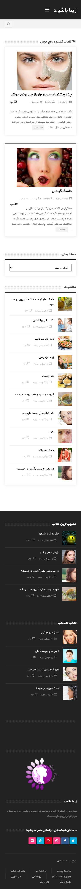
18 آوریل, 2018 (41, 310)
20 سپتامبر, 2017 (40, 345)
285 (24, 475)
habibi (48, 102)
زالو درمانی (44, 881)
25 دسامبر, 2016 (45, 638)
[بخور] (65, 436)
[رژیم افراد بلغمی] (65, 362)
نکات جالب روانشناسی (43, 320)
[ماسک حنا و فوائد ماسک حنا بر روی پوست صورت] (65, 304)
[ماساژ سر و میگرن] (70, 637)
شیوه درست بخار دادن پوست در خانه (34, 394)
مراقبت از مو (41, 870)
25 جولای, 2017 (45, 540)
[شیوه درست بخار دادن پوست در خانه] (65, 399)
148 (24, 326)
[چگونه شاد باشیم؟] (69, 538)
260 (24, 382)
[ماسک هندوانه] (65, 455)
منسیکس (61, 860)
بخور (51, 431)
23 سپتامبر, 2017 (40, 326)
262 (24, 400)
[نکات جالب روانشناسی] (65, 325)
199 (26, 310)
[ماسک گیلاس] (44, 167)
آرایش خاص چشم (49, 552)
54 (30, 638)
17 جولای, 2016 (46, 657)
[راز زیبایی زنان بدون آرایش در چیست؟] (65, 473)
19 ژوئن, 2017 (47, 694)
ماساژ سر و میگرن (50, 632)
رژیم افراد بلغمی (46, 357)
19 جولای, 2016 (46, 558)
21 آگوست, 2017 (40, 456)
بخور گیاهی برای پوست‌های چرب (38, 413)
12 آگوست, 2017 (40, 475)
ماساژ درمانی (65, 881)
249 (25, 363)
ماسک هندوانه (46, 450)
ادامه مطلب (38, 127)
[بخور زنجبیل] (65, 381)
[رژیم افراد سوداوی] (65, 343)
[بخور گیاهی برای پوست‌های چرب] (65, 418)
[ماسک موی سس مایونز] (70, 693)
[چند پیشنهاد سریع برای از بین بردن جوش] (44, 71)
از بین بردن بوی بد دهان (47, 651)
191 (25, 345)
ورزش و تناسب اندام (61, 876)
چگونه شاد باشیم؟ (49, 533)
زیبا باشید (65, 9)
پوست (34, 198)
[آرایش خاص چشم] (69, 557)
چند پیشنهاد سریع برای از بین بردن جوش (41, 93)
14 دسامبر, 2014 (62, 198)
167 (24, 419)
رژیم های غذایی (18, 870)
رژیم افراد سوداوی (44, 338)
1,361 (29, 558)
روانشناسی (36, 876)
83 (32, 694)
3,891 (28, 540)
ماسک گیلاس (62, 190)
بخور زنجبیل (48, 375)
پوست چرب (24, 198)
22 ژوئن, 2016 (62, 102)
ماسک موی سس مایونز (48, 688)
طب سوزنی (16, 876)
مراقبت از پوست (64, 870)
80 (25, 456)
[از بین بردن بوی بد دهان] (70, 656)
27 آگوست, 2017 (40, 382)
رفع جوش (35, 102)
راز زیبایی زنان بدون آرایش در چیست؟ (35, 468)
